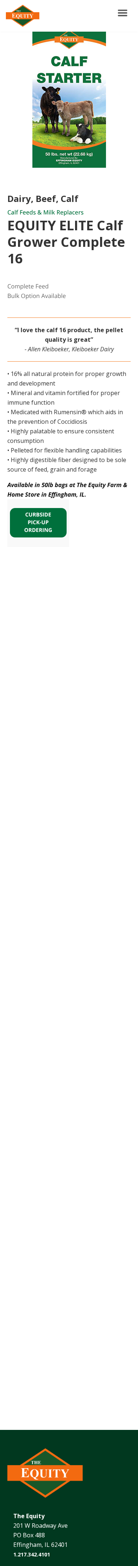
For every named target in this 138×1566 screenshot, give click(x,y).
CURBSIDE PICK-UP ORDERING (38, 522)
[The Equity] (21, 16)
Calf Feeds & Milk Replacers (45, 212)
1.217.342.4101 (31, 1554)
